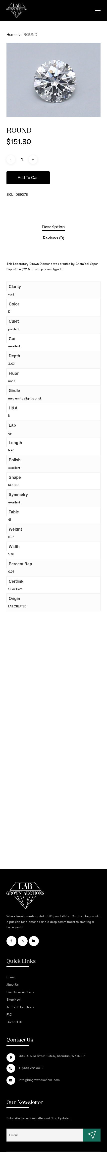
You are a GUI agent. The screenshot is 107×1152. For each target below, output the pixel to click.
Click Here (15, 589)
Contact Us (14, 1022)
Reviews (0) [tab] (53, 238)
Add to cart (28, 178)
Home (11, 35)
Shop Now (13, 999)
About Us (12, 984)
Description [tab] (53, 226)
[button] (98, 10)
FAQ (9, 1014)
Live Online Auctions (20, 992)
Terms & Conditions (20, 1007)
